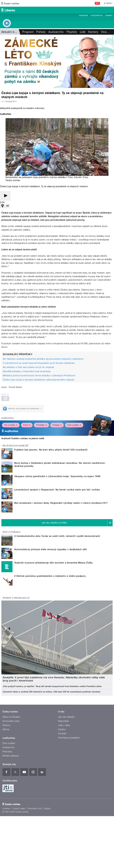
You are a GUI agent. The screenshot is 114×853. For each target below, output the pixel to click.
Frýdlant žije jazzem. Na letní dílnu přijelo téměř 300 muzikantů (51, 449)
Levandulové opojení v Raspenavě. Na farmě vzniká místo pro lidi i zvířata (57, 489)
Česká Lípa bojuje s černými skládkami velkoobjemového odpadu (39, 379)
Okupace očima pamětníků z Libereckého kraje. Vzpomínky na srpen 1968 (57, 476)
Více (105, 32)
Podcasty (7, 751)
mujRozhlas (7, 418)
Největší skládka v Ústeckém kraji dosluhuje (27, 371)
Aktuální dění (9, 32)
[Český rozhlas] (10, 3)
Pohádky (40, 425)
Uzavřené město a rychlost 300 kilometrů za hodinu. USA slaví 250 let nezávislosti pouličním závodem (51, 692)
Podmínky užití (34, 808)
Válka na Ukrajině (11, 717)
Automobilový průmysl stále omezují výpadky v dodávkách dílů (50, 549)
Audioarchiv (97, 15)
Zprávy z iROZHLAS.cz (16, 598)
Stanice (6, 725)
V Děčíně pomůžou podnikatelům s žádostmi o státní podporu (50, 576)
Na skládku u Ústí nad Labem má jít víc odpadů (28, 367)
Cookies (6, 808)
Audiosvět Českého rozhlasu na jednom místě (22, 438)
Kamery (109, 15)
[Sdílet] (7, 206)
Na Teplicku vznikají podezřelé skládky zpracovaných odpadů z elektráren (43, 359)
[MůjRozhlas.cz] (5, 114)
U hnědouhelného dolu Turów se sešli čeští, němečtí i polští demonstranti (57, 536)
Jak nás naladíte (66, 717)
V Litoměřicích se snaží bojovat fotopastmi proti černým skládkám (39, 363)
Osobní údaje (19, 808)
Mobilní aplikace (11, 755)
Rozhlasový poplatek (69, 737)
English (47, 808)
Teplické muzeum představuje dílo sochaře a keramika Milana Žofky (53, 562)
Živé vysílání (73, 425)
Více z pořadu (11, 532)
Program (83, 15)
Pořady (41, 32)
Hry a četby (9, 425)
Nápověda (63, 721)
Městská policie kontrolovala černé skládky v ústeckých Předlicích (39, 375)
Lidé (83, 32)
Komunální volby (11, 721)
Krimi (25, 425)
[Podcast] (2, 206)
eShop (6, 729)
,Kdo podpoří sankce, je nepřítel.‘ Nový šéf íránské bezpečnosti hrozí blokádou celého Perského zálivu (52, 686)
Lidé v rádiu (64, 725)
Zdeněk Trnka (81, 177)
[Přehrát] (5, 196)
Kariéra (61, 729)
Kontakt (62, 733)
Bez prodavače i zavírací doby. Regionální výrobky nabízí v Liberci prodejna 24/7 (61, 503)
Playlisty (72, 32)
